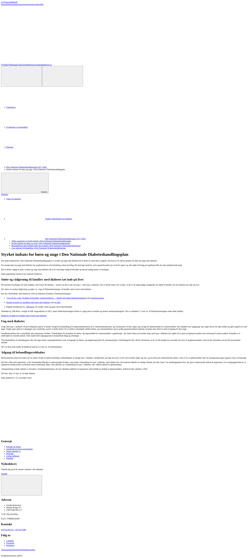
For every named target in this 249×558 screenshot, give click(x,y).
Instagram (10, 545)
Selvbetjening (31, 4)
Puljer (8, 4)
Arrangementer (40, 65)
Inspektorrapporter (18, 4)
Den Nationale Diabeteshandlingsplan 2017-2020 (26, 167)
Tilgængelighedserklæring (11, 550)
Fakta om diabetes (13, 199)
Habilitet (9, 458)
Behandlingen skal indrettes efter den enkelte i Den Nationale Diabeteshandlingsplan (46, 246)
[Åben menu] (62, 76)
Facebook (10, 543)
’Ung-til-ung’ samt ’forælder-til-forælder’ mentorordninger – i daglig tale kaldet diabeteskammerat (46, 298)
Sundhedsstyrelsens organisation (19, 449)
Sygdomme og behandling (17, 127)
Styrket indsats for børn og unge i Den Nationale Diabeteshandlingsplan (40, 243)
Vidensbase (13, 65)
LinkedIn (10, 541)
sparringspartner (97, 298)
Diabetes (9, 147)
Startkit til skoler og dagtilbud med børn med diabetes (28, 302)
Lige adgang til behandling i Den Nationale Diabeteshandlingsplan (38, 248)
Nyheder (4, 65)
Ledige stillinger (12, 456)
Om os (49, 65)
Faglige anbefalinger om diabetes (58, 219)
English (40, 4)
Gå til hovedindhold (9, 2)
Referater (10, 454)
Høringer (30, 65)
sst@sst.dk (5, 530)
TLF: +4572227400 (18, 530)
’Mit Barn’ (30, 307)
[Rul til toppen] (21, 485)
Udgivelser (22, 65)
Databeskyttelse (28, 550)
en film (58, 302)
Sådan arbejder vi (13, 451)
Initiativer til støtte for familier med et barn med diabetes (24, 316)
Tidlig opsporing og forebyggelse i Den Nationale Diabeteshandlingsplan (41, 241)
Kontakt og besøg (13, 447)
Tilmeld (4, 474)
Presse (3, 4)
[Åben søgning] (21, 76)
